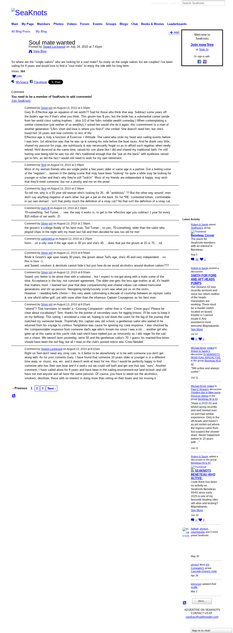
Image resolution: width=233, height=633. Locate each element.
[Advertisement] (200, 138)
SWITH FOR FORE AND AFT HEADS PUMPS (204, 279)
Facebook (40, 82)
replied (210, 347)
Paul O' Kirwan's (200, 389)
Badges (171, 627)
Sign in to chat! (201, 630)
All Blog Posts (20, 31)
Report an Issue (189, 627)
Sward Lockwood (54, 46)
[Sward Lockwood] (18, 52)
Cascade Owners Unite (204, 571)
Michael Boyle (198, 347)
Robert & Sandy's (200, 351)
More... (202, 601)
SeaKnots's (197, 227)
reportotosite (198, 532)
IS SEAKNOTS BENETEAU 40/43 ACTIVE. (203, 474)
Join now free (159, 3)
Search (228, 3)
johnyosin (196, 584)
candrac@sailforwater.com (202, 616)
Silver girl (47, 108)
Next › (52, 388)
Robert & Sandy (199, 224)
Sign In (175, 3)
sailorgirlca (48, 238)
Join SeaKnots (21, 100)
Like (19, 76)
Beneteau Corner (202, 235)
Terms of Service (213, 627)
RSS (14, 396)
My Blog (41, 31)
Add (176, 32)
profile (194, 587)
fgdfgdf (194, 528)
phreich (204, 528)
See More (197, 329)
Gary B (45, 208)
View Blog (39, 51)
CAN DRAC (43, 627)
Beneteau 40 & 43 (208, 399)
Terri (43, 165)
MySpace (22, 82)
